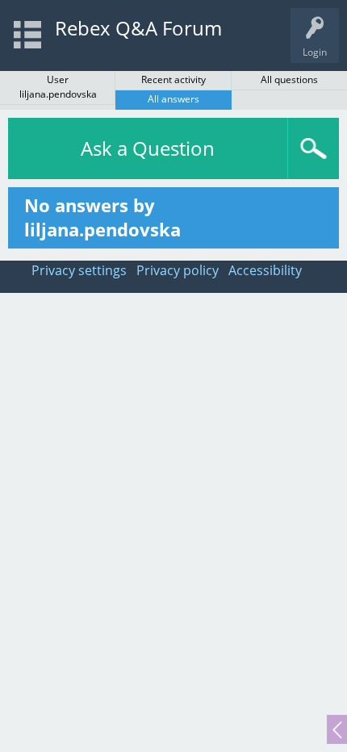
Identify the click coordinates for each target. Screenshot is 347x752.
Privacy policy (177, 270)
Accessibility (265, 270)
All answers (173, 99)
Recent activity (173, 79)
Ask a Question (148, 148)
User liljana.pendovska (58, 87)
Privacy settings (79, 270)
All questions (289, 79)
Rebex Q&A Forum (138, 28)
